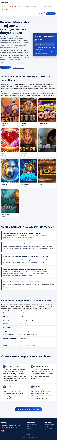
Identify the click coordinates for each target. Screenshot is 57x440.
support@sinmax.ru (50, 424)
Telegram (47, 426)
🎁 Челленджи (18, 6)
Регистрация (50, 13)
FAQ (28, 426)
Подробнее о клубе (18, 67)
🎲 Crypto (26, 6)
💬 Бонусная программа (45, 6)
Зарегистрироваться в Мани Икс (28, 409)
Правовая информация (33, 424)
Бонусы (29, 428)
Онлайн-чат (48, 428)
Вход (42, 13)
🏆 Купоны (34, 6)
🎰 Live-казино (7, 6)
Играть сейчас (5, 67)
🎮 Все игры (5, 9)
